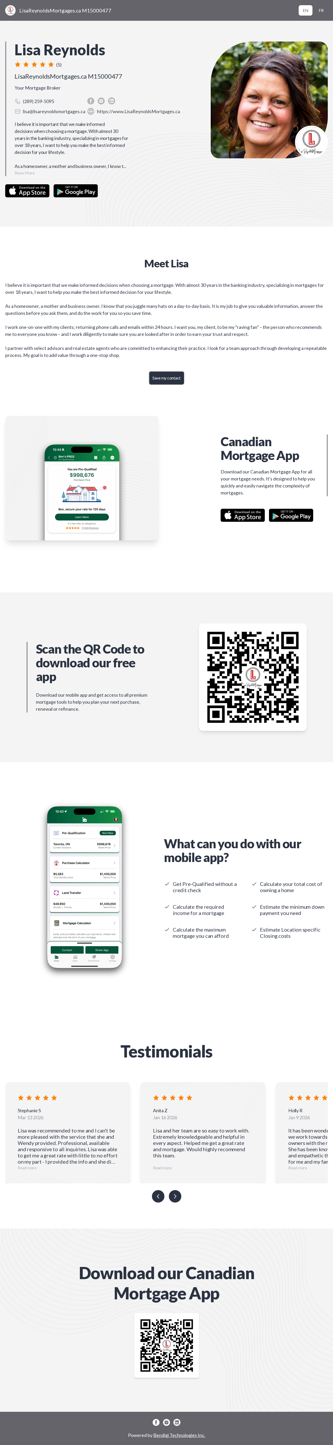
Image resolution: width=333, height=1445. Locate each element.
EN (306, 10)
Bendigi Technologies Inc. (179, 1435)
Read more (27, 1167)
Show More (25, 172)
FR (321, 10)
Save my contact (166, 377)
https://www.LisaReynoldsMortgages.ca (138, 111)
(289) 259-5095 (38, 101)
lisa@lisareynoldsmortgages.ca (54, 111)
